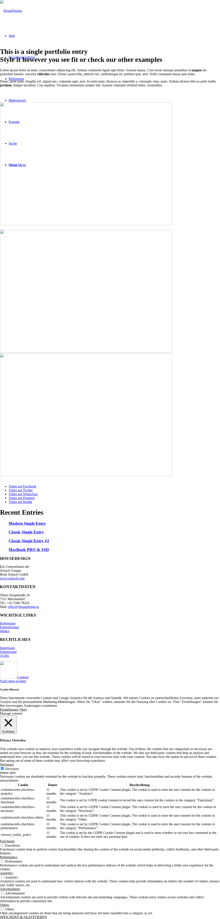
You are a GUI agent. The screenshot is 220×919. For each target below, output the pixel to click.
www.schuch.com (12, 578)
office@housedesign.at (23, 607)
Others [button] (4, 905)
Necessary (12, 769)
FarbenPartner (9, 627)
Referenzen (7, 623)
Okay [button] (23, 709)
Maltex (4, 631)
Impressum (7, 648)
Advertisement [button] (10, 889)
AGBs (4, 655)
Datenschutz (8, 652)
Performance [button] (8, 857)
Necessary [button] (7, 764)
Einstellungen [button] (9, 709)
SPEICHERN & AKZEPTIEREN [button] (23, 917)
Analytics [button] (6, 873)
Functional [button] (7, 841)
